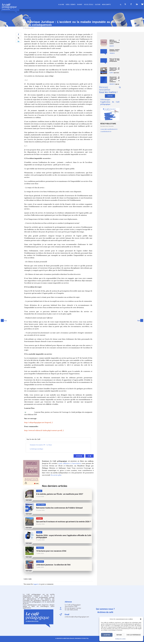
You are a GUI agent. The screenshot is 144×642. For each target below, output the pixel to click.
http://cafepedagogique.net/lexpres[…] (38, 422)
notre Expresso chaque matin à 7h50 (38, 605)
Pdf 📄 (89, 456)
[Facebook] (131, 4)
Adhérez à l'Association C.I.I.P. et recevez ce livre (115, 42)
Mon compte (106, 4)
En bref (79, 4)
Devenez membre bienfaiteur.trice (115, 50)
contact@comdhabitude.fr (109, 129)
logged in (36, 584)
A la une (61, 4)
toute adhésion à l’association (69, 463)
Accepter (107, 635)
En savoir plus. (56, 475)
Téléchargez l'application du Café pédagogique (110, 102)
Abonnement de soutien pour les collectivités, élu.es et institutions (115, 79)
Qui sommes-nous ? (105, 609)
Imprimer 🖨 (79, 456)
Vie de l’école (88, 4)
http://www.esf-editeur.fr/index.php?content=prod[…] (44, 430)
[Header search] (120, 4)
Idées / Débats (70, 4)
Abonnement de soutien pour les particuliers (115, 69)
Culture (97, 4)
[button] (141, 619)
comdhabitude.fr (105, 131)
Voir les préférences (134, 635)
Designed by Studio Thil (81, 638)
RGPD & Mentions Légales (66, 638)
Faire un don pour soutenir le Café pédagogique (115, 60)
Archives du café (105, 612)
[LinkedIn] (136, 4)
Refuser (119, 635)
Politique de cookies (120, 638)
